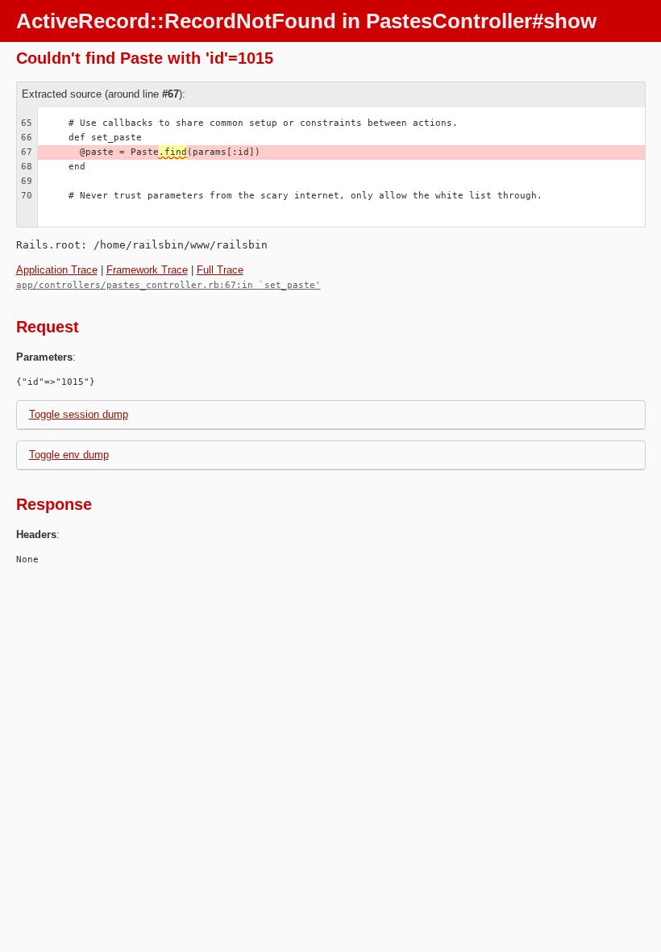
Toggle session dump (78, 414)
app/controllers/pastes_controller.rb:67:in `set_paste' (168, 285)
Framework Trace (147, 270)
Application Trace (57, 270)
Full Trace (220, 270)
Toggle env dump (69, 455)
